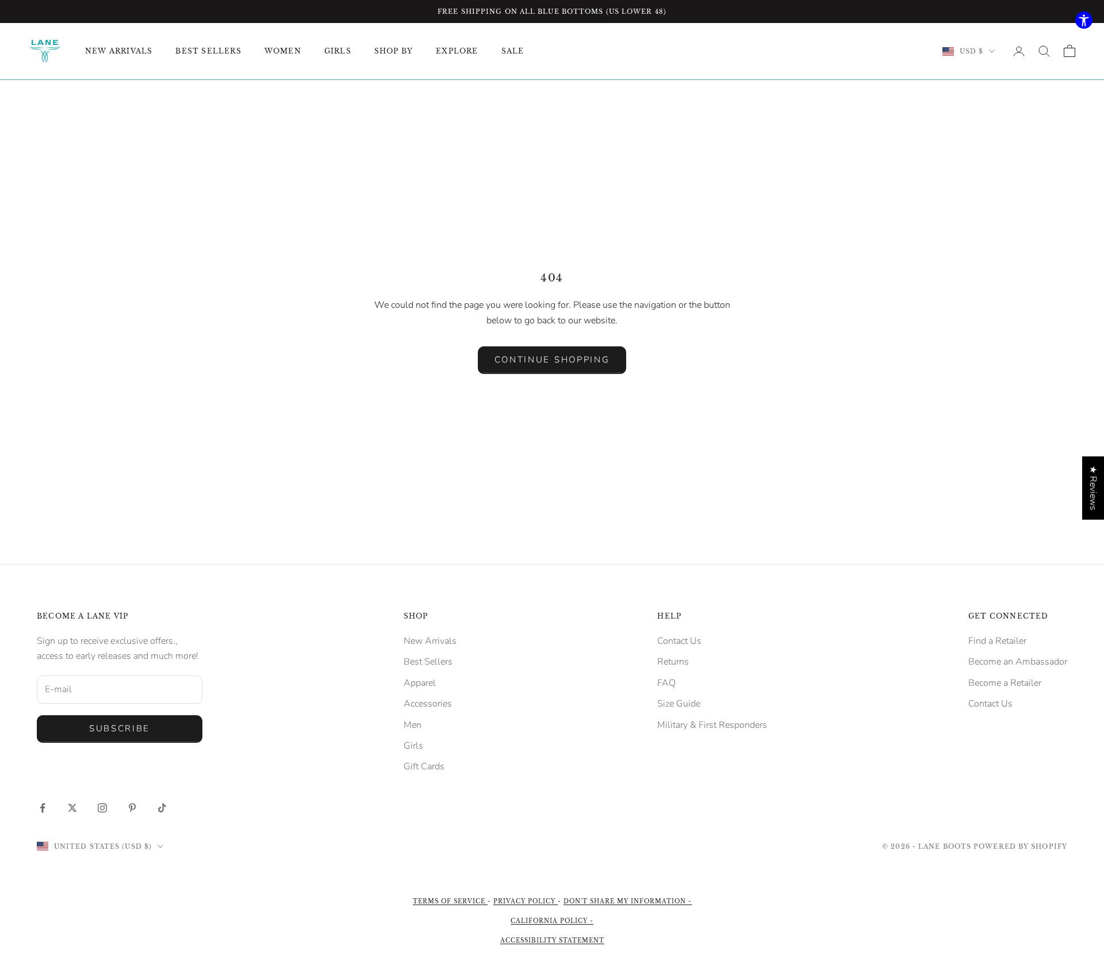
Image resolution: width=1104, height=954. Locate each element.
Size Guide (678, 703)
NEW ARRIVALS (118, 51)
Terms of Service (450, 901)
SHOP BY (393, 51)
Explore (457, 51)
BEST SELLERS (208, 51)
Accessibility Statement (552, 940)
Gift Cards (424, 766)
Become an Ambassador (1017, 661)
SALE (512, 51)
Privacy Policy (525, 901)
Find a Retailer (997, 641)
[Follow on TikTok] (162, 808)
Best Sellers (428, 661)
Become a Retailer (1004, 683)
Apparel (420, 683)
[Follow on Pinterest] (132, 808)
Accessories (428, 703)
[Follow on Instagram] (102, 808)
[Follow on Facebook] (42, 808)
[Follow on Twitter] (72, 808)
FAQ (666, 683)
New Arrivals (430, 641)
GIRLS (337, 51)
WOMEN (282, 51)
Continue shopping (552, 359)
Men (412, 725)
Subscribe (119, 728)
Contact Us (679, 641)
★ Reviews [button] (1093, 487)
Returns (673, 661)
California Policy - (552, 921)
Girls (413, 745)
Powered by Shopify (1020, 846)
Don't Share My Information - (628, 901)
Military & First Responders (712, 725)
